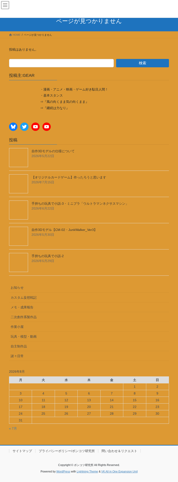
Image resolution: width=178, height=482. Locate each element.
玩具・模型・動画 (24, 336)
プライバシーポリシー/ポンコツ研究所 (67, 451)
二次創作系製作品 (24, 317)
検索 (142, 63)
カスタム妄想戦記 (24, 297)
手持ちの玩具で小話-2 (48, 256)
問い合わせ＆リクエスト (119, 451)
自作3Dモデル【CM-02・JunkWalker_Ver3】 (64, 230)
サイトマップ (22, 451)
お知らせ (17, 287)
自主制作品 (19, 346)
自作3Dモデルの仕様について (53, 151)
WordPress (63, 471)
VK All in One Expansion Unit (119, 471)
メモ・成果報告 (22, 307)
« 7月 (13, 428)
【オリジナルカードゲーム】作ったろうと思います (69, 177)
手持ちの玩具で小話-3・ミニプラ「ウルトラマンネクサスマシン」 (80, 203)
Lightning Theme (87, 471)
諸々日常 (17, 356)
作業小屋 (17, 327)
